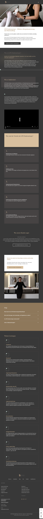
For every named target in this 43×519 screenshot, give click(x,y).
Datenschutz (20, 513)
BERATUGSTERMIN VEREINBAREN (12, 43)
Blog (19, 479)
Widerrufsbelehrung (15, 513)
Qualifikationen (33, 479)
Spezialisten (15, 479)
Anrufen (41, 510)
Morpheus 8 (23, 486)
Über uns (9, 479)
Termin (41, 517)
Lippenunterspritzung (4, 486)
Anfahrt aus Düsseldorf (4, 502)
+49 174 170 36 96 (3, 505)
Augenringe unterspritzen (25, 489)
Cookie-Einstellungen (29, 513)
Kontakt (27, 479)
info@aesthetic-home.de (5, 509)
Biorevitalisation (3, 489)
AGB (11, 513)
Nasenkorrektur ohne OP (25, 492)
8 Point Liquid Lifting (25, 487)
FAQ (23, 479)
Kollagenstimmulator (4, 492)
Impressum (24, 513)
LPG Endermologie (4, 487)
